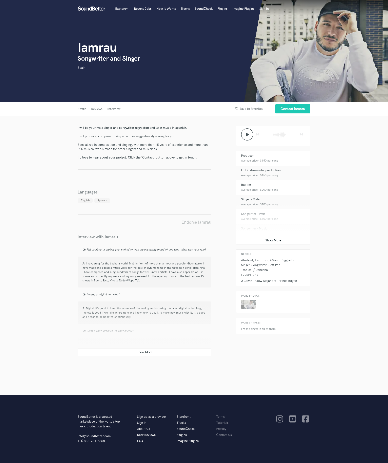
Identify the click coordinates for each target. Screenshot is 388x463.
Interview (113, 109)
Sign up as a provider (151, 417)
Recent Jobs (143, 9)
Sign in (264, 9)
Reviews (96, 109)
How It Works (166, 9)
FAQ (140, 441)
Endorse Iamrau (196, 222)
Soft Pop (274, 265)
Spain (81, 68)
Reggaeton (288, 260)
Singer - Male (250, 199)
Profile (82, 109)
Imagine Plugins (243, 9)
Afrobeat (247, 260)
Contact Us (224, 435)
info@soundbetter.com (94, 436)
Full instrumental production (261, 170)
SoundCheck (204, 9)
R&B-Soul (271, 260)
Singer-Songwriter (253, 265)
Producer (247, 156)
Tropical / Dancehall (255, 270)
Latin (258, 260)
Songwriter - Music (254, 228)
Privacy (221, 429)
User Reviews (146, 435)
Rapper (246, 185)
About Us (143, 429)
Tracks (185, 9)
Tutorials (222, 423)
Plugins (222, 9)
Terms (220, 417)
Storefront (184, 417)
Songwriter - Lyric (253, 214)
